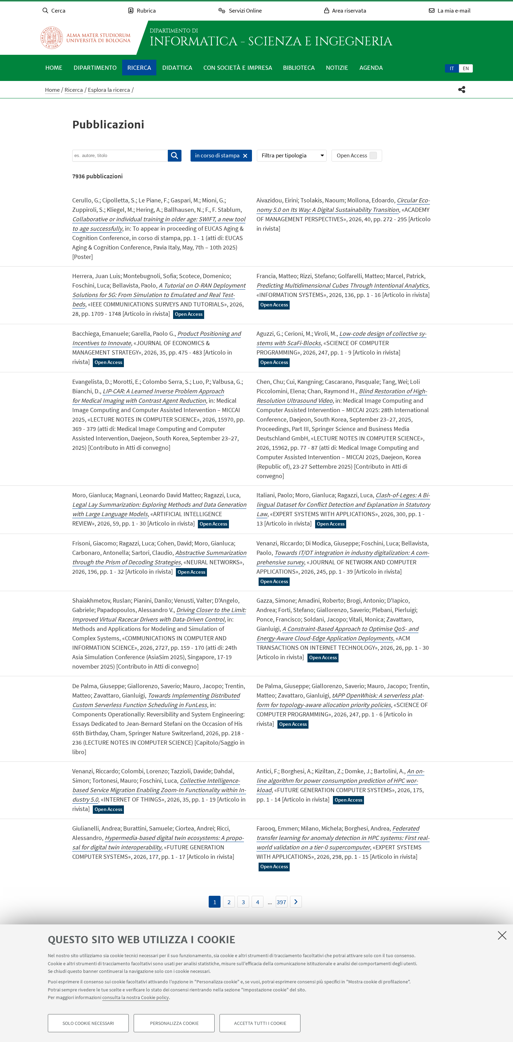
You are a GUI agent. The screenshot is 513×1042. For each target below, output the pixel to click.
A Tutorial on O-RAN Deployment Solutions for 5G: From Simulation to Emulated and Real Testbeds (158, 294)
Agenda (371, 67)
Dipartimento (95, 67)
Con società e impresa (237, 67)
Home (53, 67)
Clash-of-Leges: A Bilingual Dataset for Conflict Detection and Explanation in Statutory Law (343, 504)
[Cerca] (174, 156)
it (452, 68)
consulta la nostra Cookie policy (135, 997)
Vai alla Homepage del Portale (85, 37)
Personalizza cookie (174, 1023)
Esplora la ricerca (109, 90)
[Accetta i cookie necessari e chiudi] (502, 935)
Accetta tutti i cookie (260, 1023)
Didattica (177, 67)
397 (281, 902)
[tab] (452, 68)
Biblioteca (299, 67)
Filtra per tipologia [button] (284, 155)
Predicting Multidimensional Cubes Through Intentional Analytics (342, 285)
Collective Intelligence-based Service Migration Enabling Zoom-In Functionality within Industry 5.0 (159, 789)
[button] (462, 89)
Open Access (352, 155)
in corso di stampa (215, 156)
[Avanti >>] (296, 902)
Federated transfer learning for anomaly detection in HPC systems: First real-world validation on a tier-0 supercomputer (343, 837)
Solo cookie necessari (88, 1023)
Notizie (337, 67)
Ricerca (139, 67)
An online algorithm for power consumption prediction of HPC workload (340, 780)
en (466, 68)
